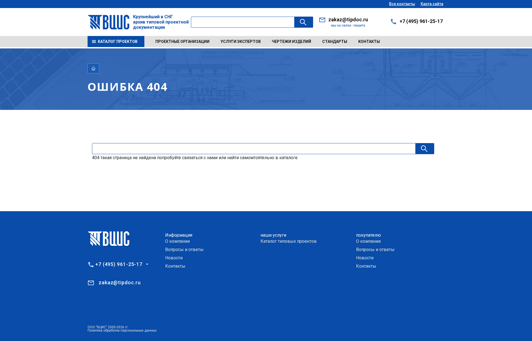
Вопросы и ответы (184, 249)
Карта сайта (432, 4)
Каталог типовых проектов (288, 241)
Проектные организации (182, 41)
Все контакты (402, 4)
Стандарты (334, 41)
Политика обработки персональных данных (122, 330)
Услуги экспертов (241, 41)
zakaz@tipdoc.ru (348, 19)
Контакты (369, 41)
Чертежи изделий (291, 41)
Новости (174, 257)
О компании (177, 241)
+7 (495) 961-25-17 (421, 21)
